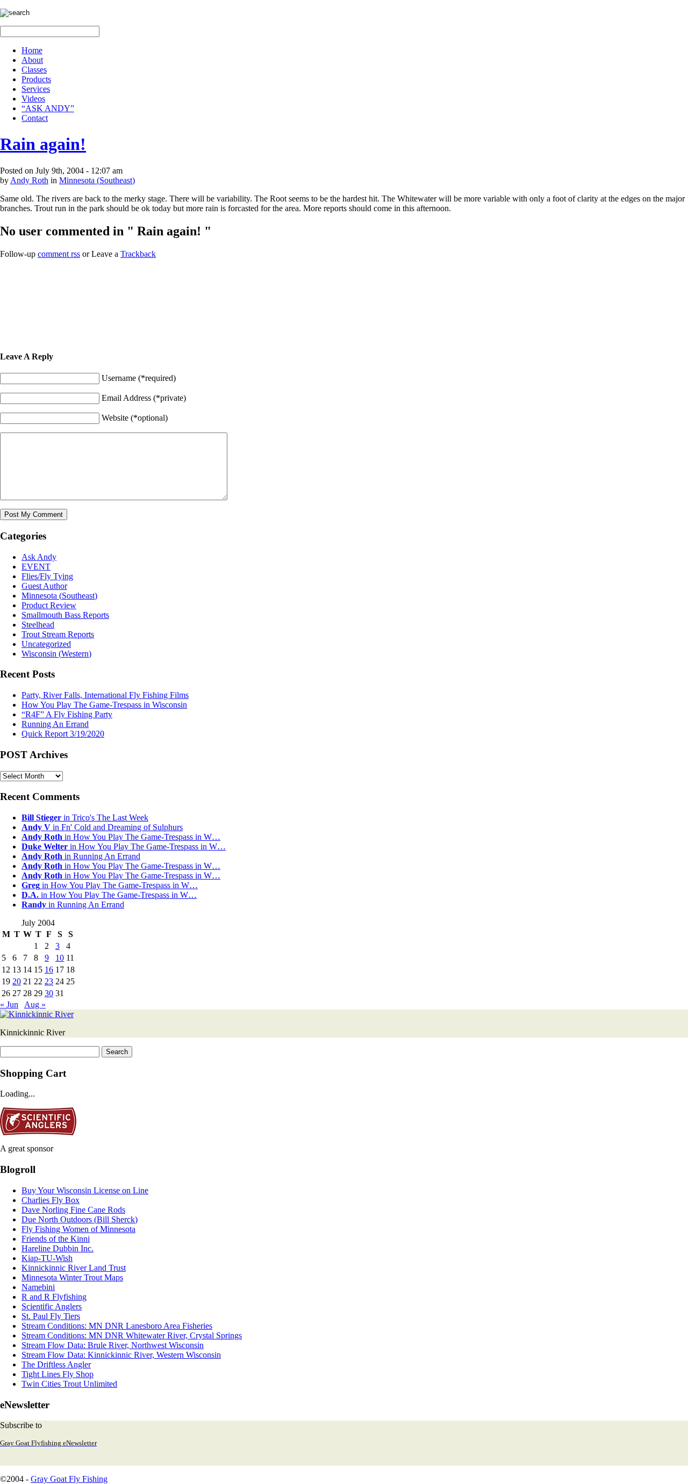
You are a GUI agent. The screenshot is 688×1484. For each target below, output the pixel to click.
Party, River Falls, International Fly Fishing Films (105, 695)
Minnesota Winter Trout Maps (72, 1277)
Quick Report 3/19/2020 (63, 733)
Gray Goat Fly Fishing (69, 1478)
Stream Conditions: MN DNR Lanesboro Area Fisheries (117, 1325)
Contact (35, 118)
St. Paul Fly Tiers (51, 1316)
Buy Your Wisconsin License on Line (85, 1190)
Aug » (35, 1004)
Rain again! (43, 144)
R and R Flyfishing (54, 1296)
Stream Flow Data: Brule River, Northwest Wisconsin (113, 1345)
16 (49, 969)
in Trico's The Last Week (85, 817)
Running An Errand (55, 724)
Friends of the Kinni (56, 1238)
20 (16, 981)
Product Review (49, 605)
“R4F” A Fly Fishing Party (67, 714)
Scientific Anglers (52, 1306)
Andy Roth (29, 180)
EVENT (36, 566)
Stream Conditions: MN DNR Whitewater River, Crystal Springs (132, 1335)
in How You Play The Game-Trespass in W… (121, 836)
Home (32, 50)
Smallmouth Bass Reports (65, 614)
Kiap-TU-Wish (47, 1258)
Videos (33, 98)
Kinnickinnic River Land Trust (74, 1267)
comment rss (59, 253)
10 (59, 957)
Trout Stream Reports (58, 634)
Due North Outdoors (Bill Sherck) (80, 1219)
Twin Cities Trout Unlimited (69, 1383)
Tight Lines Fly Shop (58, 1374)
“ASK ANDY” (48, 108)
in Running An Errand (81, 856)
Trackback (138, 253)
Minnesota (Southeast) (97, 180)
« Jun (9, 1004)
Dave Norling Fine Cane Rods (73, 1209)
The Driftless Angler (56, 1364)
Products (36, 79)
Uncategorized (46, 644)
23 (49, 981)
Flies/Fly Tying (47, 576)
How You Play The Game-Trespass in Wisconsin (104, 704)
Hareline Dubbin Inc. (58, 1248)
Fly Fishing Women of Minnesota (78, 1229)
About (32, 59)
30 (49, 993)
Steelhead (38, 624)
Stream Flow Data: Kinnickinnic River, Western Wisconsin (121, 1354)
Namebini (38, 1287)
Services (36, 88)
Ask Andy (39, 556)
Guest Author (44, 585)
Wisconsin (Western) (56, 653)
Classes (34, 69)
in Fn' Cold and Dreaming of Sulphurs (102, 827)
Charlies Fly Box (51, 1200)
